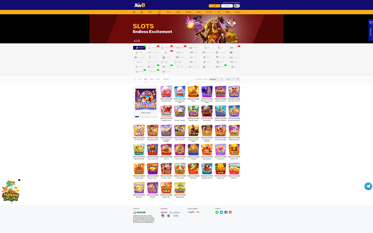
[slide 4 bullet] (144, 116)
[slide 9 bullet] (153, 116)
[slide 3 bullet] (142, 116)
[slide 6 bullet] (148, 116)
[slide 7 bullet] (150, 116)
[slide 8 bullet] (152, 116)
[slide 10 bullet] (155, 116)
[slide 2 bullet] (140, 116)
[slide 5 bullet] (146, 116)
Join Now (227, 6)
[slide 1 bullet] (137, 116)
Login (214, 6)
